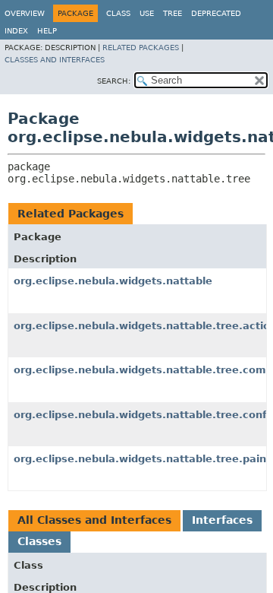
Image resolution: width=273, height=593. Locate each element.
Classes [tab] (39, 541)
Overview (25, 13)
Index (16, 31)
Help (47, 31)
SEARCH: (113, 81)
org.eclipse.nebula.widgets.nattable (113, 281)
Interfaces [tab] (222, 520)
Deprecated (216, 13)
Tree (172, 13)
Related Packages (140, 47)
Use (147, 13)
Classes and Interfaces (55, 59)
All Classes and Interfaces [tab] (94, 520)
